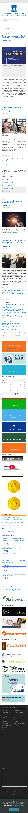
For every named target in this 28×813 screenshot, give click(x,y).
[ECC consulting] (14, 655)
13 (12, 335)
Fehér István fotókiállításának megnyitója (13, 553)
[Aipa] (14, 624)
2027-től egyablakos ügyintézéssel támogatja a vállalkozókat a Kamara (14, 313)
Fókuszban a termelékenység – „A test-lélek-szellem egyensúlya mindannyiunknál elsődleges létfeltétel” (13, 306)
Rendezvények (17, 719)
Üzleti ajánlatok (17, 717)
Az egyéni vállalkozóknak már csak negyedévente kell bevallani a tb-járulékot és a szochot (14, 317)
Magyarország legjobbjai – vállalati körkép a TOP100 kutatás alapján (13, 37)
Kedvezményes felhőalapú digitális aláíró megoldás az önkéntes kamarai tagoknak (14, 242)
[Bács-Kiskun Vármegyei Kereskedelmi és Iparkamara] (14, 7)
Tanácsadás (16, 714)
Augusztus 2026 (13, 381)
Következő (17, 335)
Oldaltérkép (4, 710)
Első (4, 333)
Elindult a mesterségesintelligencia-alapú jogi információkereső (14, 201)
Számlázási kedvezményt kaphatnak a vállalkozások (11, 323)
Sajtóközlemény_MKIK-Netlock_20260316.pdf (14, 293)
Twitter (6, 24)
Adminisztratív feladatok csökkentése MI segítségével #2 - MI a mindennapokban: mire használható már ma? (13, 560)
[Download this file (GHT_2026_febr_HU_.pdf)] (14, 183)
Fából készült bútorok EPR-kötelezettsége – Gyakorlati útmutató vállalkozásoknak (13, 309)
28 (17, 394)
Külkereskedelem (17, 716)
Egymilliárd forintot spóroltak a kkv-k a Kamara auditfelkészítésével (14, 320)
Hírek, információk (5, 712)
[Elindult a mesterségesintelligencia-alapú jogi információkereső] (14, 219)
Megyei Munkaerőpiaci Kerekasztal (6, 726)
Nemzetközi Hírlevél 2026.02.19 (10, 329)
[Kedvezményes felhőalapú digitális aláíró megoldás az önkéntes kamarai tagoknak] (14, 260)
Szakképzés (4, 721)
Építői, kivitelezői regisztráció (5, 718)
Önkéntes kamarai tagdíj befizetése (14, 350)
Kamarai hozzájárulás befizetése (14, 348)
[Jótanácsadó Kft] (14, 646)
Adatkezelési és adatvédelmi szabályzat (20, 724)
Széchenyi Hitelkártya (18, 712)
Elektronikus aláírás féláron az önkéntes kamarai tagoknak (12, 327)
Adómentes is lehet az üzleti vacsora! (11, 108)
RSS (12, 24)
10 (3, 335)
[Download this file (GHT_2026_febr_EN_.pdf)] (14, 189)
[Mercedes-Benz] (14, 612)
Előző (8, 333)
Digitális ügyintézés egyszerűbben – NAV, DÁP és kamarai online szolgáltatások (13, 547)
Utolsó (4, 337)
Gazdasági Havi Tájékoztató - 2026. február (13, 159)
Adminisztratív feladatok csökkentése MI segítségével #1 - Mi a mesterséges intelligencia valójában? (14, 540)
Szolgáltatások (5, 723)
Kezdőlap (16, 721)
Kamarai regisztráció (6, 716)
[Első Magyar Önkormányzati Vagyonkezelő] (14, 662)
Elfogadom (14, 810)
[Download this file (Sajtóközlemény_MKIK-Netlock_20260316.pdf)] (14, 291)
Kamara (3, 714)
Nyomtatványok (5, 729)
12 (9, 335)
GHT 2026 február (7, 185)
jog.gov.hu (15, 232)
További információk (18, 805)
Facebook (3, 24)
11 (6, 335)
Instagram (9, 24)
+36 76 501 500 (6, 797)
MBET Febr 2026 (6, 191)
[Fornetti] (14, 634)
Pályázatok (16, 710)
